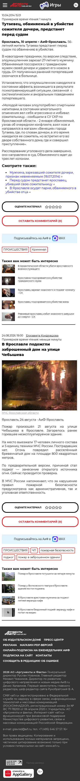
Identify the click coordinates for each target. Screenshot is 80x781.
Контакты (44, 655)
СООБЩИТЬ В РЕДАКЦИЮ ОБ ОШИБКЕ (31, 661)
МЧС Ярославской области (20, 413)
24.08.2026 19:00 (12, 335)
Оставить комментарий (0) (40, 221)
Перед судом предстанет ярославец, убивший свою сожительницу (36, 182)
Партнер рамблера (35, 763)
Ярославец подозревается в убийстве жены (43, 301)
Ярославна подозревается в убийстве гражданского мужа (40, 279)
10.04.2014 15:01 (11, 15)
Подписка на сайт (18, 655)
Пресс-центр (54, 639)
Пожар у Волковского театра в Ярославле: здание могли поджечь (43, 587)
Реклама (10, 645)
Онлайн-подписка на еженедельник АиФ (36, 650)
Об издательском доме (22, 639)
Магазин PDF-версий (36, 645)
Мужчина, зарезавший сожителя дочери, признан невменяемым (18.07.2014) (39, 174)
